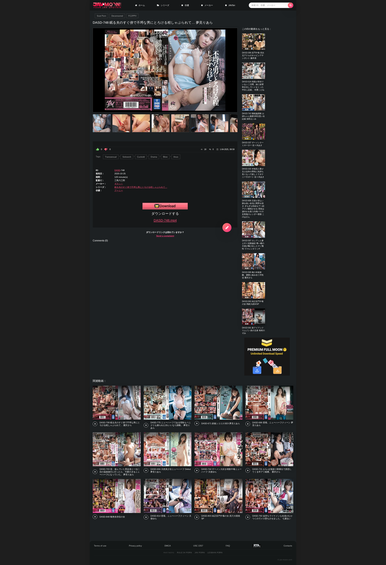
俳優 (187, 5)
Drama (154, 157)
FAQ (228, 546)
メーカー (208, 5)
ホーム (142, 5)
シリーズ (165, 5)
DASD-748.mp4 (165, 220)
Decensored (117, 16)
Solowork (126, 157)
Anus (175, 157)
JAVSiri (231, 5)
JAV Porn (200, 553)
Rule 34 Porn (184, 553)
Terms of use (100, 546)
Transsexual (111, 157)
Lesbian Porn (215, 553)
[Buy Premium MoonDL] (267, 375)
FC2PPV (132, 16)
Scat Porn (101, 16)
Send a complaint (165, 236)
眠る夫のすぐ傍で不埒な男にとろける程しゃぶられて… (140, 187)
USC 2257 (198, 546)
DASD (117, 170)
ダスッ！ (118, 183)
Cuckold (141, 157)
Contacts (288, 546)
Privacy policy (135, 546)
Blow (165, 157)
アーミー (118, 190)
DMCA (168, 546)
